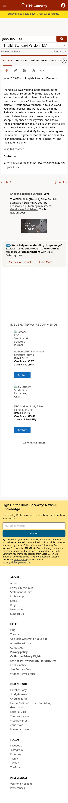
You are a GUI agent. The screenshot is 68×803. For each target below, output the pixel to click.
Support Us (17, 614)
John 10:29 (13, 162)
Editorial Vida (18, 712)
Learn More (45, 261)
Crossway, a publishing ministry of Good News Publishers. (30, 207)
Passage (7, 60)
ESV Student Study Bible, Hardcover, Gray (28, 408)
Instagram (16, 750)
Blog (13, 605)
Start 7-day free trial (20, 261)
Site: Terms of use (20, 669)
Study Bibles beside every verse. (33, 13)
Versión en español (21, 783)
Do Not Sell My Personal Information (33, 660)
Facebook (16, 745)
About (14, 583)
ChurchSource (18, 698)
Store (13, 601)
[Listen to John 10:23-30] (42, 70)
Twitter (14, 763)
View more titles (34, 442)
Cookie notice (18, 665)
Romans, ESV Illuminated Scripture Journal (29, 353)
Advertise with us (20, 643)
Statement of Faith (21, 592)
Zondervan (16, 725)
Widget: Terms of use (23, 674)
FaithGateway (18, 690)
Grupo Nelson (18, 707)
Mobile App (17, 596)
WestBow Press (19, 720)
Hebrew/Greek (39, 60)
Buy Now (22, 374)
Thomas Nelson (19, 716)
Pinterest (15, 754)
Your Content (58, 60)
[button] (63, 5)
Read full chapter (13, 149)
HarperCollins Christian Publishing (30, 703)
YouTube (15, 767)
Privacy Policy (21, 559)
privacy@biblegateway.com (17, 562)
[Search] (61, 39)
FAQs (13, 630)
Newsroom (17, 609)
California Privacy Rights (25, 656)
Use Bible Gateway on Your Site (28, 639)
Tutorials (15, 634)
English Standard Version (26, 193)
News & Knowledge (22, 587)
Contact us (16, 647)
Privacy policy (19, 652)
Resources (21, 60)
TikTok (14, 758)
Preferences (17, 788)
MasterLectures (19, 729)
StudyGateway (19, 694)
